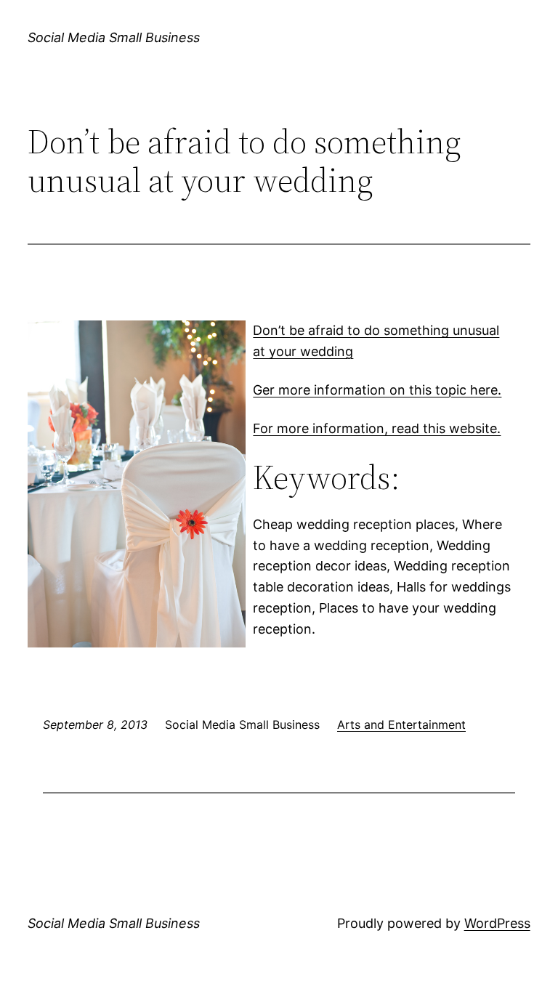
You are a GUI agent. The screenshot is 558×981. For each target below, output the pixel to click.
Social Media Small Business (114, 37)
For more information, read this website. (377, 428)
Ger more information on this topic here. (377, 389)
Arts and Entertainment (401, 724)
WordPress (497, 923)
